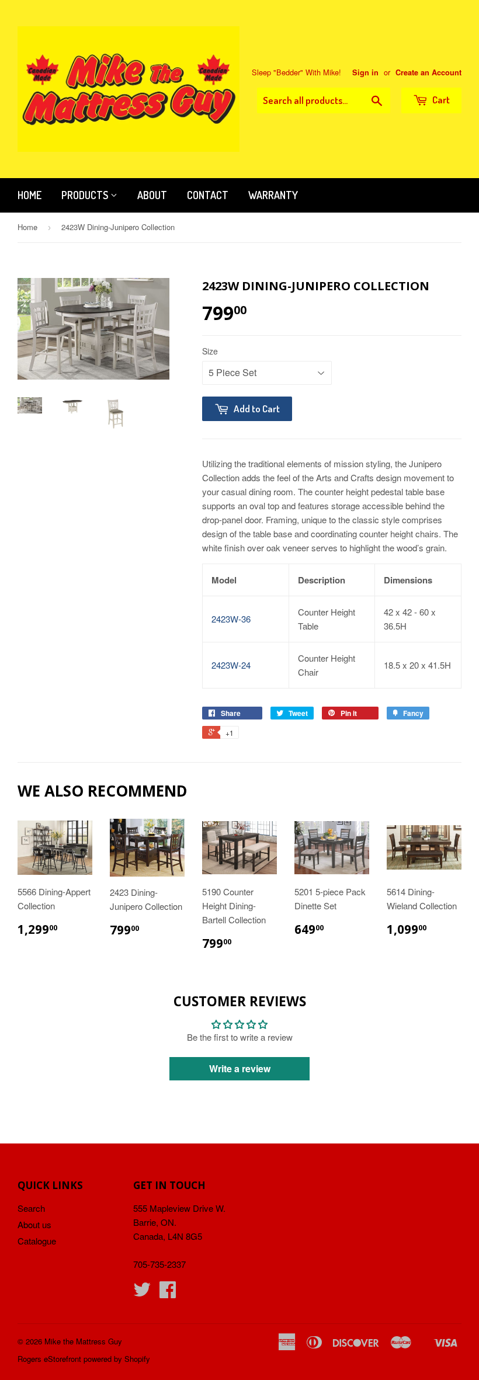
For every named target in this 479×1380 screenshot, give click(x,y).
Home (29, 195)
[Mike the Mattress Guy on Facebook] (167, 1293)
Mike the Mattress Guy (83, 1341)
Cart (440, 99)
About (152, 195)
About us (34, 1224)
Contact (207, 195)
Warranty (273, 195)
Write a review (239, 1068)
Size (210, 351)
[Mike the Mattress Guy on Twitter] (142, 1293)
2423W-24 (231, 665)
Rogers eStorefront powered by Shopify (84, 1358)
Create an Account (428, 72)
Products (85, 195)
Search (31, 1208)
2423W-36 (231, 619)
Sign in (365, 72)
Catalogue (37, 1241)
